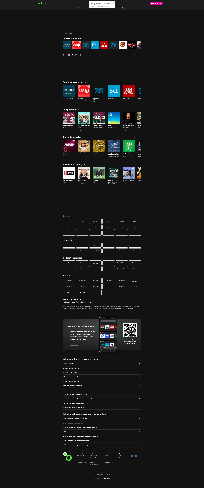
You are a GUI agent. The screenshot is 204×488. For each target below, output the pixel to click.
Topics (124, 8)
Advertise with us (81, 460)
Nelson (82, 286)
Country (122, 221)
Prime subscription (108, 462)
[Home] (63, 33)
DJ (69, 251)
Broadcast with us (81, 462)
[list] (102, 45)
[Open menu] (165, 3)
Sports (95, 245)
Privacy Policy (93, 457)
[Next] (139, 38)
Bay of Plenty (82, 280)
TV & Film (82, 268)
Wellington (95, 292)
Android (119, 460)
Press (78, 457)
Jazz (135, 227)
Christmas (121, 251)
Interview (108, 251)
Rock (82, 221)
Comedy (82, 251)
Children (135, 245)
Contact (106, 455)
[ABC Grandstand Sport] (67, 45)
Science (109, 262)
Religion (122, 245)
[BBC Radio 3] (76, 45)
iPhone (119, 455)
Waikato (69, 292)
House (121, 227)
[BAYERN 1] (95, 45)
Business (95, 268)
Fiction (69, 268)
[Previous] (134, 38)
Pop (69, 221)
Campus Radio (95, 251)
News (69, 245)
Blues (95, 233)
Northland (95, 286)
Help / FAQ (106, 460)
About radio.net (80, 455)
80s (95, 227)
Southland (121, 286)
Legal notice (93, 460)
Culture (82, 245)
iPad (119, 457)
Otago (108, 286)
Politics (108, 245)
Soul (69, 233)
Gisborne (108, 280)
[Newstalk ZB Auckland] (113, 45)
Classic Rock (82, 233)
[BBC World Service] (104, 45)
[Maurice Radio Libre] (132, 45)
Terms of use (93, 455)
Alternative (82, 227)
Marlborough (69, 286)
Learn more (74, 345)
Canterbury (95, 280)
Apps (105, 457)
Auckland (69, 280)
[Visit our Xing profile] (135, 456)
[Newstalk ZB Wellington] (86, 45)
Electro (69, 227)
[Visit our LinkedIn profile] (132, 456)
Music (134, 251)
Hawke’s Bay (121, 280)
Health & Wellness (121, 268)
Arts (69, 262)
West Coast (82, 292)
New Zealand (103, 472)
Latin (108, 233)
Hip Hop (95, 221)
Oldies (134, 221)
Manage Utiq (93, 462)
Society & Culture (121, 262)
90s (122, 233)
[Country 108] (123, 45)
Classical (108, 227)
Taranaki (135, 286)
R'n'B (134, 233)
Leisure (82, 262)
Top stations (81, 8)
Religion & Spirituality (95, 263)
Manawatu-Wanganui (135, 280)
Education (134, 262)
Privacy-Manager (94, 464)
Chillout (109, 221)
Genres (116, 8)
